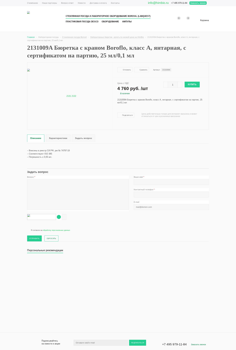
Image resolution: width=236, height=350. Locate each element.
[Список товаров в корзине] (202, 21)
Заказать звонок (198, 3)
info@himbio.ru (158, 2)
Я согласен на (50, 230)
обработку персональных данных (56, 230)
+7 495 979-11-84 (179, 3)
